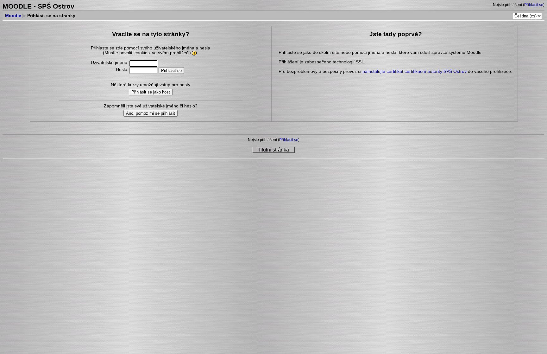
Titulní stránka (273, 149)
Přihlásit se (533, 5)
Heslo (121, 69)
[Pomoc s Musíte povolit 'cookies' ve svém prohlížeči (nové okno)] (194, 53)
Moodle (13, 15)
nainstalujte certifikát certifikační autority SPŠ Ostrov (414, 71)
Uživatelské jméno (109, 62)
